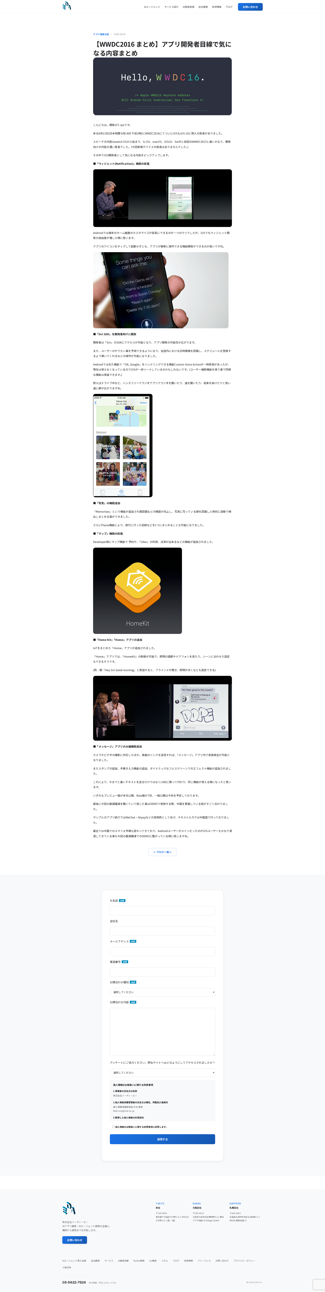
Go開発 (153, 1260)
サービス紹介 (171, 6)
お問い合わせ (250, 7)
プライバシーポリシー (244, 1260)
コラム (164, 1260)
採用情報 (216, 6)
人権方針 (66, 1267)
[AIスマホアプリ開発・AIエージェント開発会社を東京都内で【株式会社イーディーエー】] (66, 5)
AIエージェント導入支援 (74, 1260)
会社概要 (203, 6)
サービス (108, 1260)
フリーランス (204, 1260)
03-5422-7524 (74, 1282)
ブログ (229, 6)
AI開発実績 (188, 6)
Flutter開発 (139, 1260)
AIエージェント (152, 6)
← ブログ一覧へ (162, 852)
